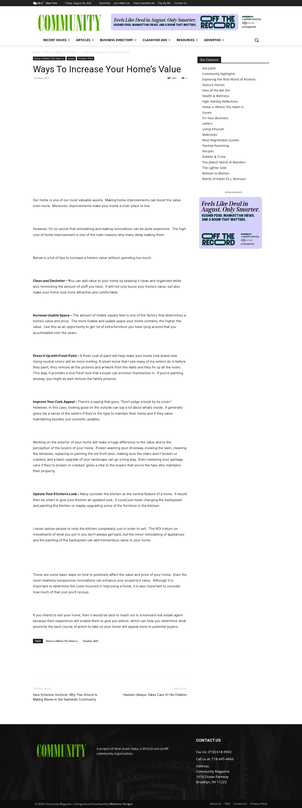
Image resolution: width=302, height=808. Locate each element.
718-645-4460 (223, 759)
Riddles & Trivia (214, 157)
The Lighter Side (214, 168)
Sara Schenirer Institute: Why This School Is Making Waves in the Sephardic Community (65, 697)
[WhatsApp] (67, 88)
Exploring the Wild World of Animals (229, 79)
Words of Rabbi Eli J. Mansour (224, 179)
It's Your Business (215, 118)
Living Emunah (213, 129)
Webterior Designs (121, 804)
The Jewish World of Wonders (224, 162)
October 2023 (85, 58)
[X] (47, 88)
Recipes (208, 151)
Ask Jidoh (209, 68)
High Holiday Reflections (220, 101)
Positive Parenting (215, 146)
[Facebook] (37, 88)
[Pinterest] (57, 88)
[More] (78, 88)
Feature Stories (213, 85)
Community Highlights (218, 74)
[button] (256, 40)
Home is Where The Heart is (62, 52)
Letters (207, 123)
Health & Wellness (215, 96)
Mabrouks (209, 134)
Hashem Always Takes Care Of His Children (155, 695)
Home (36, 52)
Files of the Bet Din (216, 90)
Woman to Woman (215, 173)
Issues (71, 58)
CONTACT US (208, 740)
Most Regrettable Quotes (220, 140)
